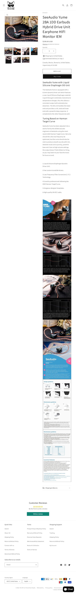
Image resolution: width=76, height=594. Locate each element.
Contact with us (9, 545)
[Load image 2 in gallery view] (17, 51)
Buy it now (56, 76)
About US (7, 533)
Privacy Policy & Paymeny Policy (36, 529)
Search (7, 529)
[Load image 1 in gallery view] (8, 51)
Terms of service (58, 587)
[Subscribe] (36, 565)
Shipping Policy (9, 537)
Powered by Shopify (30, 587)
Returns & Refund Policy (57, 541)
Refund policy (40, 587)
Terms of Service (9, 549)
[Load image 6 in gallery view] (17, 60)
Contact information (59, 589)
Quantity (45, 47)
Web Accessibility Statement (35, 541)
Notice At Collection (33, 545)
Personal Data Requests (34, 537)
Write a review (38, 514)
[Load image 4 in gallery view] (34, 51)
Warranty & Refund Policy (12, 554)
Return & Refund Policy (11, 541)
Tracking (52, 533)
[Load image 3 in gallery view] (25, 51)
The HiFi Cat (22, 587)
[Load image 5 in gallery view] (8, 60)
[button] (4, 5)
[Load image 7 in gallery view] (25, 60)
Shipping (45, 44)
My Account (53, 545)
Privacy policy (48, 587)
